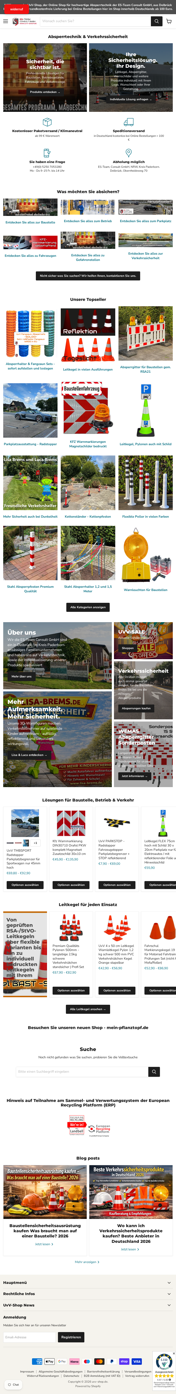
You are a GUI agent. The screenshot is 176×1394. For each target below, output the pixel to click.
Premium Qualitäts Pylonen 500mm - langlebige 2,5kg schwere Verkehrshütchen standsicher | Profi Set (68, 956)
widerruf (16, 9)
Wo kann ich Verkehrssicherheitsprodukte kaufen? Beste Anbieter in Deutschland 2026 (130, 1233)
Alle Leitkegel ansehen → (88, 1009)
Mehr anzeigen (86, 1262)
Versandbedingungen (137, 1372)
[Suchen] (156, 21)
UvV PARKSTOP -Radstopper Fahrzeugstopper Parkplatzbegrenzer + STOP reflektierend (114, 849)
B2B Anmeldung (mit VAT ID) (102, 1376)
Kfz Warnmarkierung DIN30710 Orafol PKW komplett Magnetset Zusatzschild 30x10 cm (69, 847)
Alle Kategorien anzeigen (88, 607)
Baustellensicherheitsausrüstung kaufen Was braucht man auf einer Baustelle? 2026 (45, 1231)
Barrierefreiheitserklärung (103, 1372)
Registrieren (71, 1337)
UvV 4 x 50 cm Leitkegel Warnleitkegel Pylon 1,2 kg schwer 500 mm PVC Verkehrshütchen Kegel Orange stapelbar (116, 954)
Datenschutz (71, 1376)
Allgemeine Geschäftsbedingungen (60, 1372)
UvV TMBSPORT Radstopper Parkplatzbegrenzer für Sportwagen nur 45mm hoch (23, 859)
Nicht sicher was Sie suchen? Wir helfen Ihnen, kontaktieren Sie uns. (88, 276)
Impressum (27, 1372)
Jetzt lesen (43, 1244)
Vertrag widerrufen (137, 1376)
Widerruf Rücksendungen (43, 1376)
